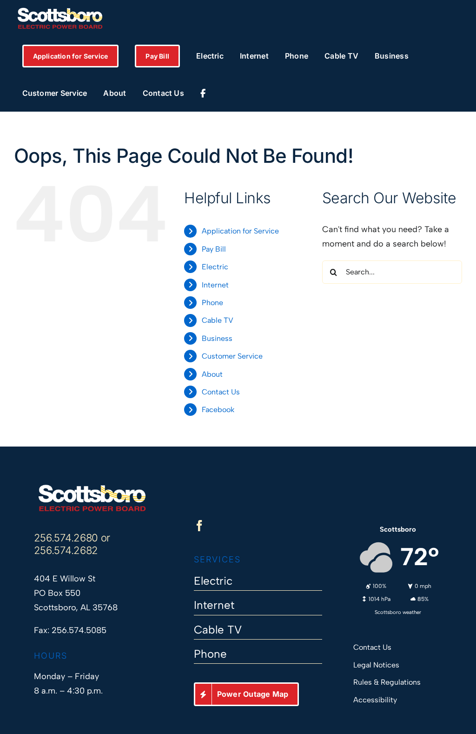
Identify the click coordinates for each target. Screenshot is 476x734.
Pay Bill (214, 249)
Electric (215, 266)
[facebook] (199, 525)
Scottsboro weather (398, 612)
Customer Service (232, 356)
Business (217, 338)
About (212, 374)
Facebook (218, 409)
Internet (215, 284)
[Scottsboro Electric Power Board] (92, 488)
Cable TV (217, 320)
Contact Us (221, 391)
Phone (212, 302)
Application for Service (240, 231)
